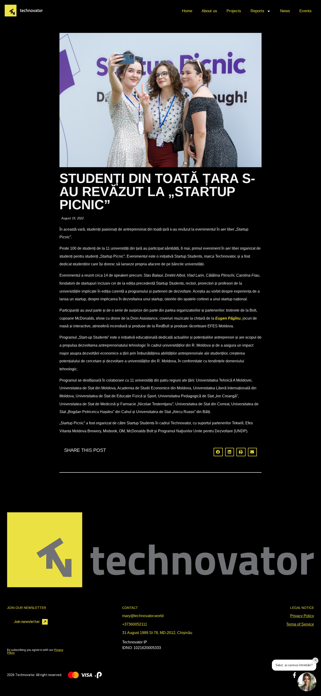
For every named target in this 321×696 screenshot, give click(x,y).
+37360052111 (134, 624)
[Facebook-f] (294, 675)
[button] (218, 452)
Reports (257, 11)
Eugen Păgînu (228, 318)
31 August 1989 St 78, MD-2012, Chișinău (157, 633)
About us (209, 11)
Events (305, 11)
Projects (234, 11)
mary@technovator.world (143, 616)
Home (187, 11)
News (285, 11)
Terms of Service (300, 624)
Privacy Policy (302, 616)
